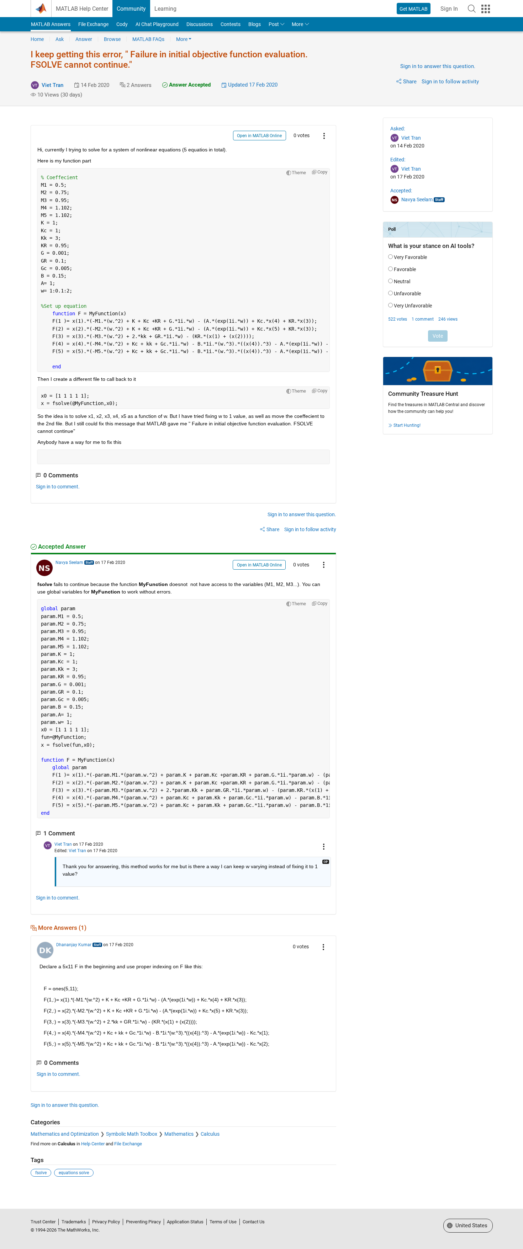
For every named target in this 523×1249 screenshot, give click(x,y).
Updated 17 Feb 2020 (252, 85)
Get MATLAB (414, 9)
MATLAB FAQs (148, 39)
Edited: (397, 159)
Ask (60, 39)
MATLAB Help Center (82, 8)
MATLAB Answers (50, 24)
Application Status (185, 1221)
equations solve (74, 1172)
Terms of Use (223, 1221)
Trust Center (43, 1221)
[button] (472, 8)
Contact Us (254, 1221)
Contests (231, 24)
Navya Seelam (69, 562)
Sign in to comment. (58, 486)
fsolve (41, 1172)
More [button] (297, 24)
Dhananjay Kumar (73, 944)
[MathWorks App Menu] (485, 9)
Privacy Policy (106, 1221)
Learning (165, 8)
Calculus (210, 1134)
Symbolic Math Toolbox (131, 1134)
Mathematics (179, 1134)
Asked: (397, 128)
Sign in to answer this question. (437, 66)
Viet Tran (52, 85)
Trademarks (74, 1221)
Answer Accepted (189, 85)
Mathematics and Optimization (65, 1134)
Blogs (254, 24)
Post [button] (274, 24)
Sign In (449, 8)
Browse (112, 39)
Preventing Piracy (143, 1221)
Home (37, 39)
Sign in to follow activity (450, 81)
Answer (83, 39)
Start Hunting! (407, 425)
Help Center (93, 1143)
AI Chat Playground (157, 24)
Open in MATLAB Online (259, 135)
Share (410, 81)
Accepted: (401, 190)
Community (131, 8)
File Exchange (93, 24)
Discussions (199, 24)
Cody (122, 24)
